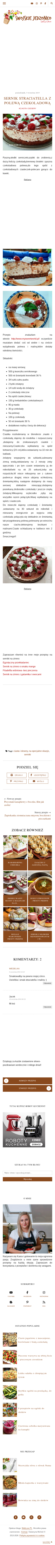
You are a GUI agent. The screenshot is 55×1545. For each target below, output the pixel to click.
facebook (27, 1296)
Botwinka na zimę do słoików (33, 1500)
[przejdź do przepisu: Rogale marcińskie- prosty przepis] (15, 930)
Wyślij (40, 781)
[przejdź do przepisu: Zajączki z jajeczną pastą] (40, 858)
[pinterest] (42, 3)
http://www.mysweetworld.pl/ (25, 339)
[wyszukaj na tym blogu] (51, 3)
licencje (24, 1532)
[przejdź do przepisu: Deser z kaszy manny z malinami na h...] (15, 894)
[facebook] (45, 3)
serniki (27, 754)
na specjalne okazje (39, 751)
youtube (11, 1296)
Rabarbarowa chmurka (15, 863)
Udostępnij (40, 775)
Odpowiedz (47, 983)
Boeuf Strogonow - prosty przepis (39, 899)
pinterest (27, 1306)
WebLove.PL (27, 1528)
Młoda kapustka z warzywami (33, 1482)
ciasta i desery (21, 751)
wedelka (14, 968)
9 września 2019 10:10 (17, 972)
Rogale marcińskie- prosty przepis (15, 936)
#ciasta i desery (27, 109)
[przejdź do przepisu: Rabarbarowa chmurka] (15, 858)
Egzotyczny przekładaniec (16, 662)
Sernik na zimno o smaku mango (19, 666)
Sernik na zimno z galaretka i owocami (22, 674)
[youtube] (33, 3)
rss (43, 1306)
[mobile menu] (4, 3)
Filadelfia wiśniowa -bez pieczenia (20, 670)
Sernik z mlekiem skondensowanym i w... (39, 936)
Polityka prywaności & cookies (32, 1535)
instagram (44, 1296)
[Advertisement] (27, 56)
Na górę (46, 1542)
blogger (11, 1306)
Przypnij (18, 781)
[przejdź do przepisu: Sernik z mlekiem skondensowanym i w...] (40, 930)
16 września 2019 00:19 (17, 999)
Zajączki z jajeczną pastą (40, 863)
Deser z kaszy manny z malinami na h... (15, 900)
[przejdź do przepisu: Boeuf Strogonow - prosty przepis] (40, 894)
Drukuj (19, 775)
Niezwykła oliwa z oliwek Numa (34, 1465)
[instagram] (38, 3)
